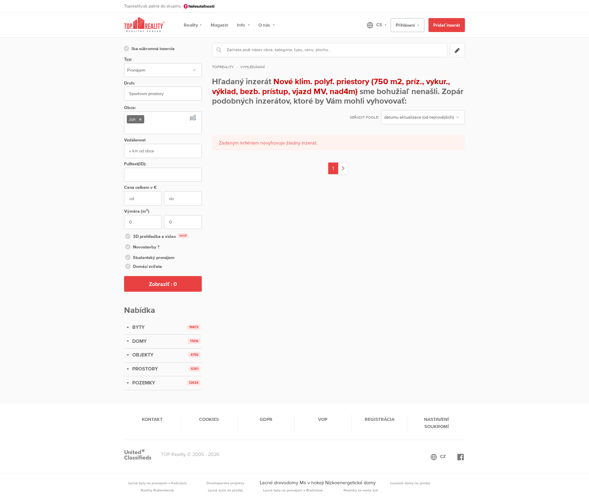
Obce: (130, 107)
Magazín (219, 25)
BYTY (138, 327)
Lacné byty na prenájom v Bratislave (293, 490)
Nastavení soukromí (436, 422)
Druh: (129, 83)
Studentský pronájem (154, 257)
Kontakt (152, 419)
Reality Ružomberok (157, 490)
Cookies (209, 419)
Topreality (223, 67)
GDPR (266, 419)
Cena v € (140, 187)
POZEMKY (143, 382)
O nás (264, 25)
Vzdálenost (135, 139)
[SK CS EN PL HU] (374, 25)
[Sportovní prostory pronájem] (343, 168)
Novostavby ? (146, 246)
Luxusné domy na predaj (410, 483)
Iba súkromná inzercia (153, 48)
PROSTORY (144, 368)
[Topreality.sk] (144, 25)
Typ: (128, 59)
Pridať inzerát (446, 25)
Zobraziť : (163, 284)
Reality (191, 25)
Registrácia (379, 419)
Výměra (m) (136, 211)
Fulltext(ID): (135, 163)
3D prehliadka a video (160, 236)
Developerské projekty (225, 483)
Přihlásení (406, 25)
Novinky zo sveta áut (361, 490)
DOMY (139, 341)
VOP (322, 419)
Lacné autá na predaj (225, 490)
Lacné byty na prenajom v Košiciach (157, 483)
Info (241, 25)
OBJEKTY (142, 355)
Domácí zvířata (147, 266)
